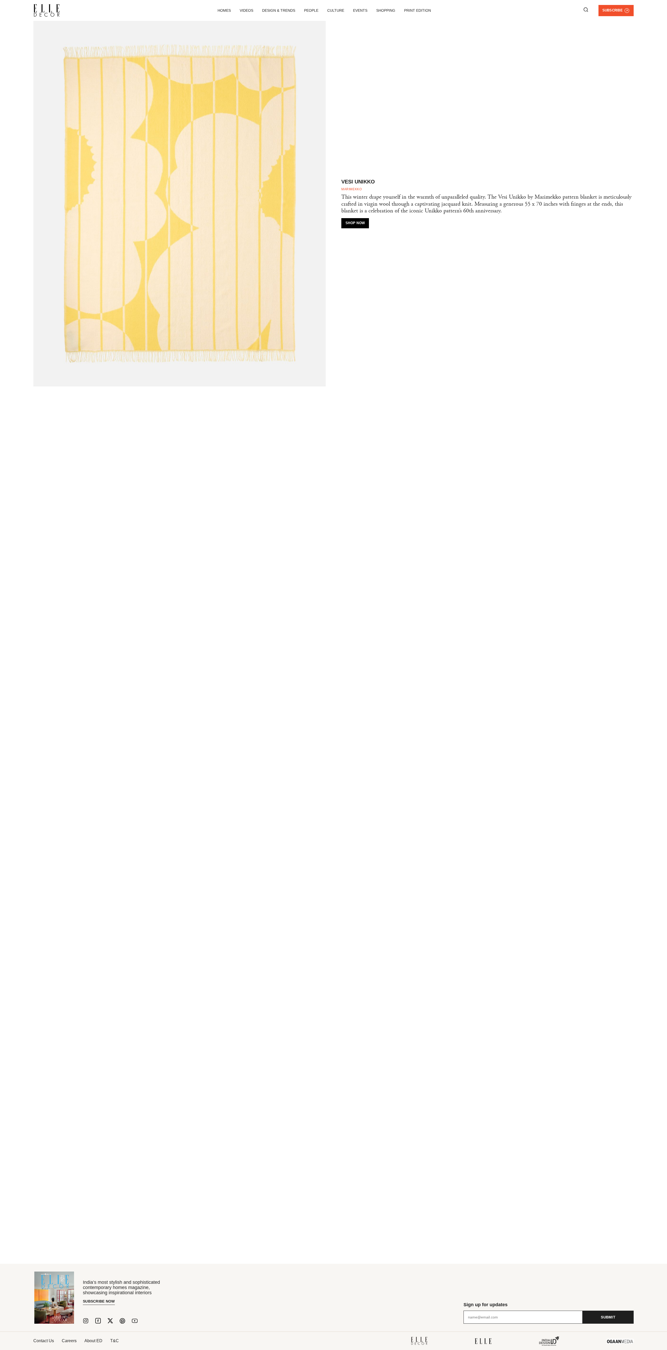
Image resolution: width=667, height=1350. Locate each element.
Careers (69, 1341)
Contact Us (43, 1341)
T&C (114, 1341)
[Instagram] (86, 1321)
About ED (93, 1341)
